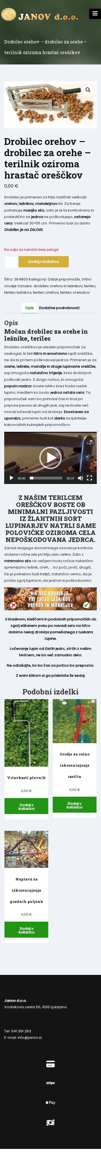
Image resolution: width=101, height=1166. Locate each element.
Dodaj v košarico (43, 261)
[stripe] (50, 1083)
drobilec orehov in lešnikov (57, 286)
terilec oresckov (75, 292)
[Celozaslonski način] (89, 478)
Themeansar (44, 1160)
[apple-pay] (50, 1103)
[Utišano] (80, 478)
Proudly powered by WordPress (34, 1153)
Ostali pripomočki (64, 279)
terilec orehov (46, 292)
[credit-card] (50, 1064)
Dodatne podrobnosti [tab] (59, 307)
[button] (88, 90)
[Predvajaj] (11, 478)
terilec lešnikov (17, 292)
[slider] (46, 478)
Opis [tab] (29, 307)
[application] (50, 458)
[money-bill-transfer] (50, 1122)
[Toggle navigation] (95, 14)
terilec (90, 286)
